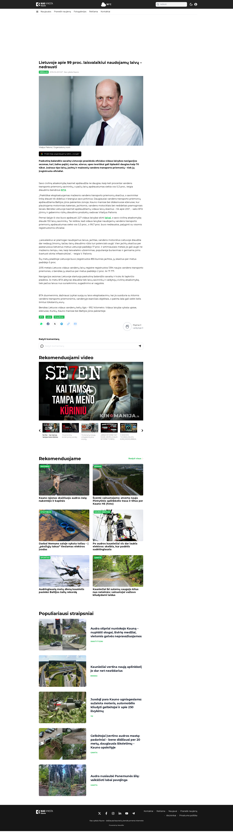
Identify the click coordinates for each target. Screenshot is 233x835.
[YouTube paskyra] (126, 813)
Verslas (44, 72)
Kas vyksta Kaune (71, 72)
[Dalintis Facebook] (48, 323)
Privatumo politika (188, 815)
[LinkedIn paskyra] (119, 813)
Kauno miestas (102, 512)
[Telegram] (61, 323)
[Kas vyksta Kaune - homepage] (47, 4)
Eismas (97, 466)
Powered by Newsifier (116, 825)
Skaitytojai (97, 641)
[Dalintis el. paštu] (75, 323)
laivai (108, 217)
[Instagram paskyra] (113, 813)
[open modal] (195, 4)
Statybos (46, 512)
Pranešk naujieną (62, 11)
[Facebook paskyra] (106, 813)
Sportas (45, 558)
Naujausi (173, 811)
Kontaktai (105, 11)
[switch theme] (191, 4)
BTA (63, 190)
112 (92, 716)
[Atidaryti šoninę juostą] (37, 11)
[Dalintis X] (54, 323)
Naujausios (46, 11)
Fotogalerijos (80, 11)
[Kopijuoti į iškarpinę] (68, 323)
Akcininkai (171, 815)
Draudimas (59, 317)
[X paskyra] (99, 813)
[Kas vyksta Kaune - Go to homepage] (47, 812)
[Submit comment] (140, 346)
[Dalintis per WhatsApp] (41, 323)
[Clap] (127, 326)
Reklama (93, 11)
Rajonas (45, 466)
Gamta (97, 558)
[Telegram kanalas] (133, 813)
